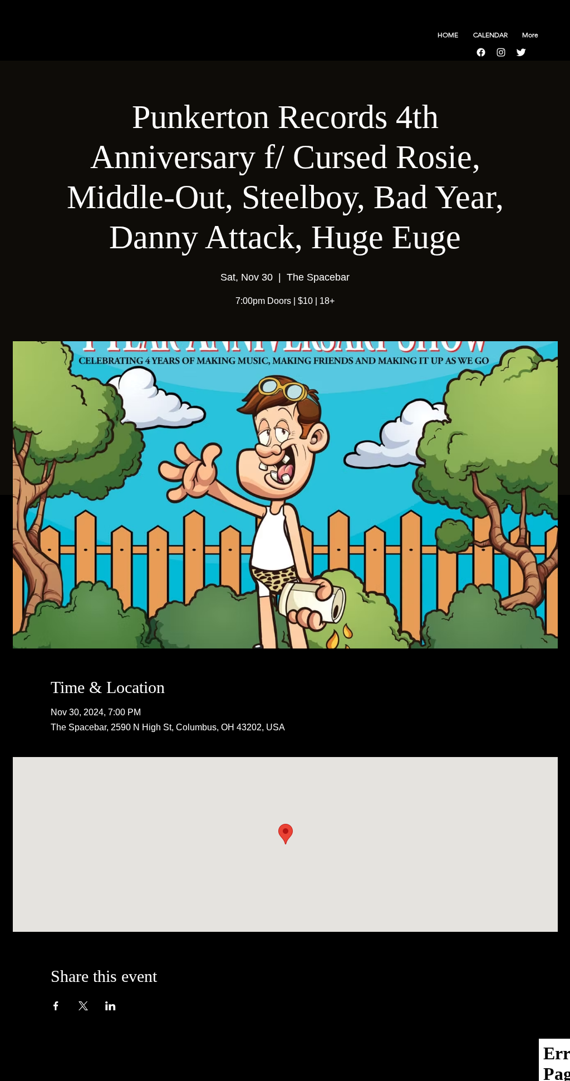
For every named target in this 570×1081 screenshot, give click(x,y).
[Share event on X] (83, 1005)
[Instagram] (501, 52)
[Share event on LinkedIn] (110, 1005)
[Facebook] (481, 52)
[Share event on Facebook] (56, 1005)
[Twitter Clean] (521, 52)
